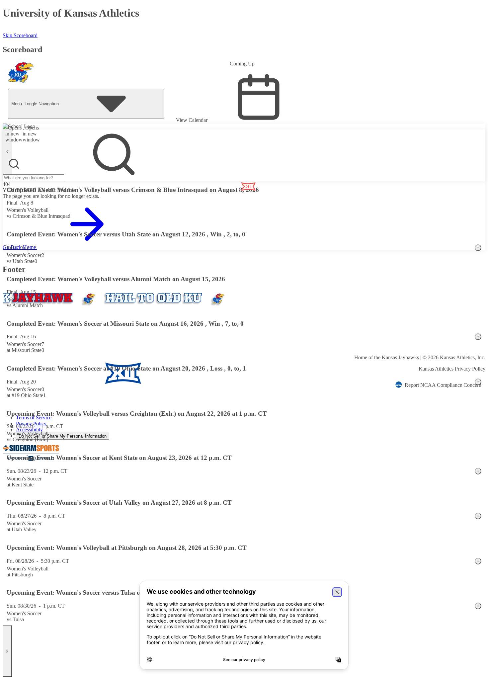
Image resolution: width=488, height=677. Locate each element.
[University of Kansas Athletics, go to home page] (21, 74)
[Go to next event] (7, 651)
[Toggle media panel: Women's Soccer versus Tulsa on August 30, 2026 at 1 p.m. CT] (478, 606)
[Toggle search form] (14, 163)
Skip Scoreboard (20, 35)
